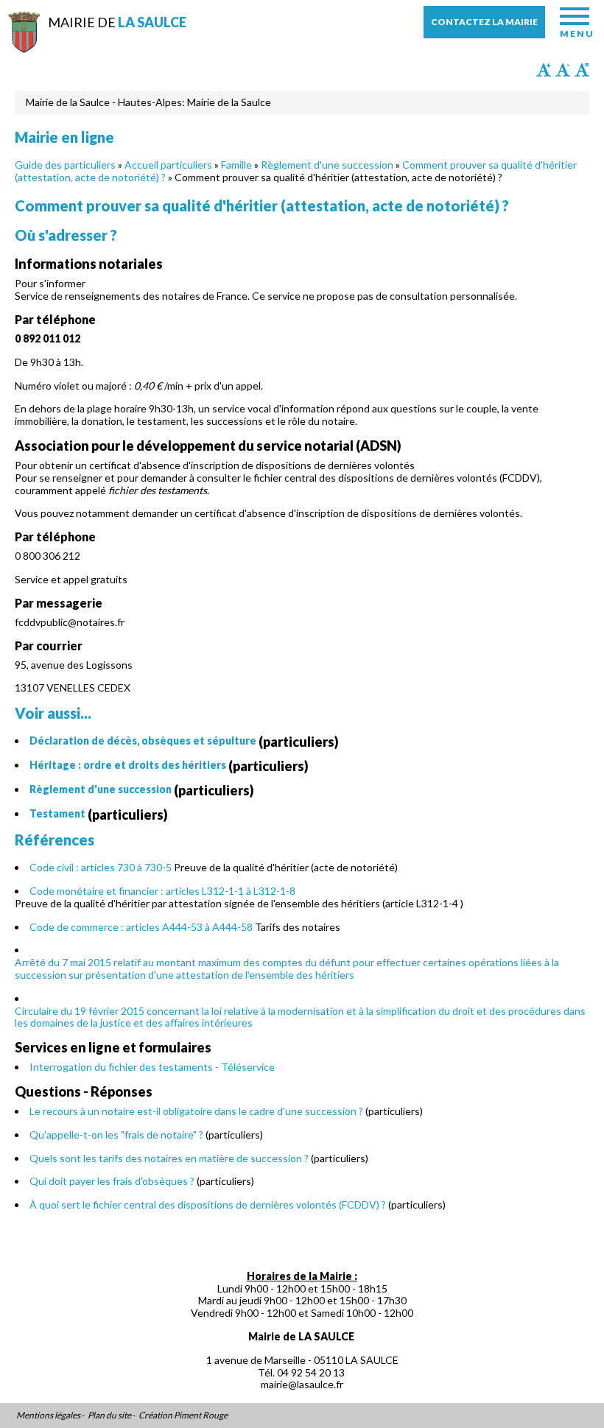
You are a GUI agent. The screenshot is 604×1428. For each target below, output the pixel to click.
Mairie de (117, 22)
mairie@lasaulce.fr (302, 1384)
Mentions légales (48, 1415)
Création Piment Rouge (183, 1415)
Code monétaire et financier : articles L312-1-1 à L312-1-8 (162, 890)
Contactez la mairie (484, 21)
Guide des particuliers (65, 164)
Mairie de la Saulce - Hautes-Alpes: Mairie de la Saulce (148, 102)
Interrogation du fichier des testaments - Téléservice (152, 1067)
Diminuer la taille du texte (562, 70)
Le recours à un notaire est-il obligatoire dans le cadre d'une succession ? (196, 1111)
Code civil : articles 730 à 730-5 (100, 867)
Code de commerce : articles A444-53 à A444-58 (141, 927)
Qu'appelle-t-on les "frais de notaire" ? (116, 1134)
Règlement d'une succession (327, 164)
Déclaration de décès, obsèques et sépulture (142, 740)
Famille (236, 164)
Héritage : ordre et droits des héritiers (127, 765)
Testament (57, 813)
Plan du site (109, 1415)
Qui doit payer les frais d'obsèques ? (111, 1181)
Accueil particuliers (168, 164)
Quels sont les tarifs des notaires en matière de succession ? (169, 1158)
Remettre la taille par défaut (582, 70)
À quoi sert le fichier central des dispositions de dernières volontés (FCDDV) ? (207, 1204)
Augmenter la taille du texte (543, 70)
